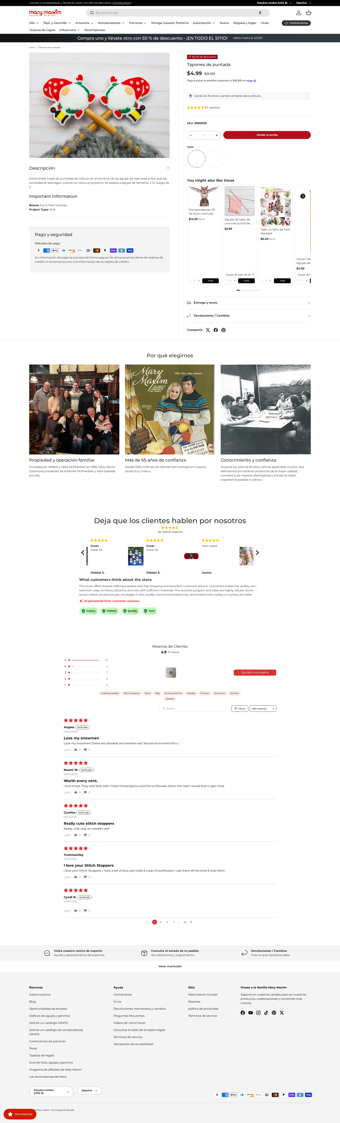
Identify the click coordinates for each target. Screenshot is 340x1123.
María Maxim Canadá (202, 994)
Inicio (32, 47)
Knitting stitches (173, 693)
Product (204, 693)
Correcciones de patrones (47, 1041)
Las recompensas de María (48, 1076)
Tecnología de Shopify (62, 1110)
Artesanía (82, 23)
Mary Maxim (43, 1110)
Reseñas (194, 1001)
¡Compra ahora (121, 2)
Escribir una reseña (255, 672)
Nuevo (224, 23)
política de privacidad (203, 1008)
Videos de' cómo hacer (130, 1023)
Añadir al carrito (267, 135)
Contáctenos (123, 994)
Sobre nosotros (40, 994)
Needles (191, 693)
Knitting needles (110, 693)
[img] (170, 527)
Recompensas (94, 30)
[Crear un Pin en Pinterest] (223, 330)
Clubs (265, 23)
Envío (117, 1001)
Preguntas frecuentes (129, 1015)
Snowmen (219, 693)
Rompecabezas (109, 23)
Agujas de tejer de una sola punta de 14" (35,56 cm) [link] (237, 222)
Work (147, 693)
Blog (32, 1001)
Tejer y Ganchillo (55, 23)
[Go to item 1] (171, 672)
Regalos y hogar (245, 23)
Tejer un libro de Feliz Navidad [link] (275, 231)
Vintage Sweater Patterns (170, 23)
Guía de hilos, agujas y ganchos (51, 1062)
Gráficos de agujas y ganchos (49, 1015)
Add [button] (210, 280)
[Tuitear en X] (208, 330)
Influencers (68, 30)
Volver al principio (170, 966)
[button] (260, 13)
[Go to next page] (192, 922)
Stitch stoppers (132, 693)
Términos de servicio (128, 1037)
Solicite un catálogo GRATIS (48, 1023)
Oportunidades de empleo (48, 1008)
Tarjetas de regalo (42, 30)
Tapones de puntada (49, 47)
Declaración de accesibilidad (133, 1044)
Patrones (135, 23)
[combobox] (178, 13)
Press (33, 1048)
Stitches (234, 693)
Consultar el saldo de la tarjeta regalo (139, 1030)
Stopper (170, 698)
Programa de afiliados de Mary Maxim (55, 1069)
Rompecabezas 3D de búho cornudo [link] (202, 211)
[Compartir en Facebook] (216, 330)
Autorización (202, 23)
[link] (204, 196)
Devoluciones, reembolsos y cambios (140, 1008)
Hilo (32, 23)
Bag (157, 693)
